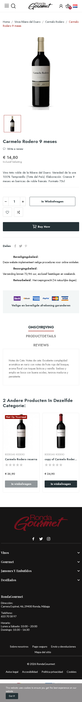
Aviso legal (12, 671)
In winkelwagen (52, 201)
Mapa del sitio (43, 652)
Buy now (44, 227)
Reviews (41, 345)
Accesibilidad (30, 671)
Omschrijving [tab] (41, 327)
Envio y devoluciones (63, 646)
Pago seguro (39, 646)
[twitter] (41, 539)
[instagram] (49, 539)
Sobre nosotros (19, 646)
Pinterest (26, 246)
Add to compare (18, 212)
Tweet (20, 246)
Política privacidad (52, 671)
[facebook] (33, 539)
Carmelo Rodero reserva (21, 459)
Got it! (12, 696)
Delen (15, 246)
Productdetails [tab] (41, 336)
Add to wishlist (7, 212)
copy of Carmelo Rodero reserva (61, 459)
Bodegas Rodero (15, 454)
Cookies (71, 671)
